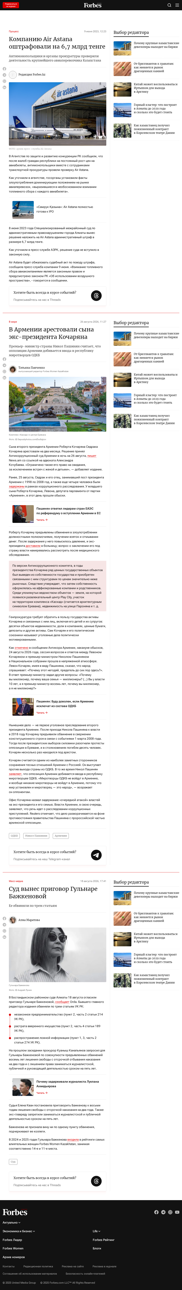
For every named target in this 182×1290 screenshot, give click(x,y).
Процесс (14, 31)
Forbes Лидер (12, 1240)
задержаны (17, 486)
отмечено (21, 647)
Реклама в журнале (104, 1266)
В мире (13, 321)
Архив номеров (14, 1257)
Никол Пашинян (36, 835)
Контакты (9, 1266)
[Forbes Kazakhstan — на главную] (92, 5)
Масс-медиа (16, 881)
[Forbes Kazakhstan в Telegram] (163, 1212)
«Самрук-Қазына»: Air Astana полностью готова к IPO (64, 209)
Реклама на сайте (73, 1266)
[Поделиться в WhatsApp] (4, 81)
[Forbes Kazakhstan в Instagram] (170, 1212)
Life (95, 1231)
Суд (13, 1161)
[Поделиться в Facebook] (4, 69)
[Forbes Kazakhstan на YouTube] (177, 1212)
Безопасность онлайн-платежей (85, 1273)
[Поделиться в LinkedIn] (4, 87)
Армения (61, 835)
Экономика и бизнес (17, 1231)
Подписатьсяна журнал (11, 5)
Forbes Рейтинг (103, 1240)
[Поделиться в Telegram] (4, 75)
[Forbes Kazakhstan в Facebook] (156, 1212)
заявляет (15, 774)
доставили (33, 546)
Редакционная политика (38, 1266)
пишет (91, 455)
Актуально (10, 1222)
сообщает (62, 1002)
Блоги (97, 1248)
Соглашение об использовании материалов (30, 1273)
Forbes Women (13, 1248)
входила (73, 1139)
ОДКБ (14, 835)
